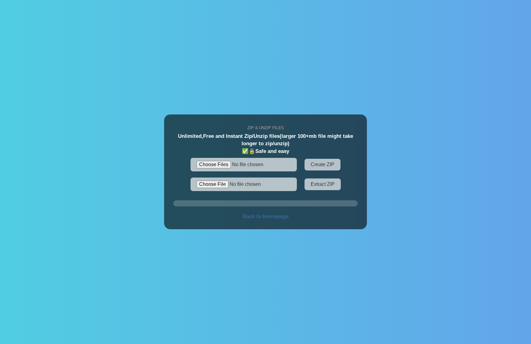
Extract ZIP (323, 184)
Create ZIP (322, 164)
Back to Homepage (266, 216)
